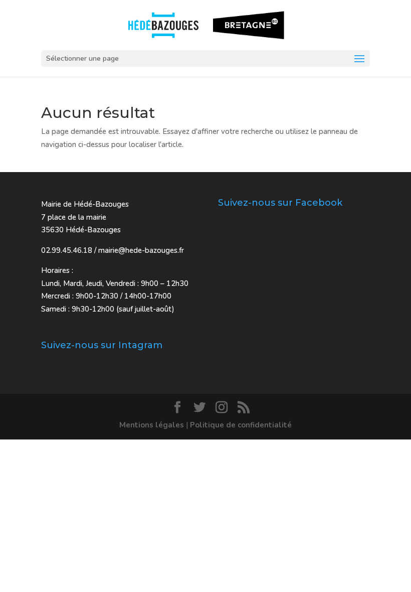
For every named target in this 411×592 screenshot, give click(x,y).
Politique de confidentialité (241, 425)
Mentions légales (151, 425)
